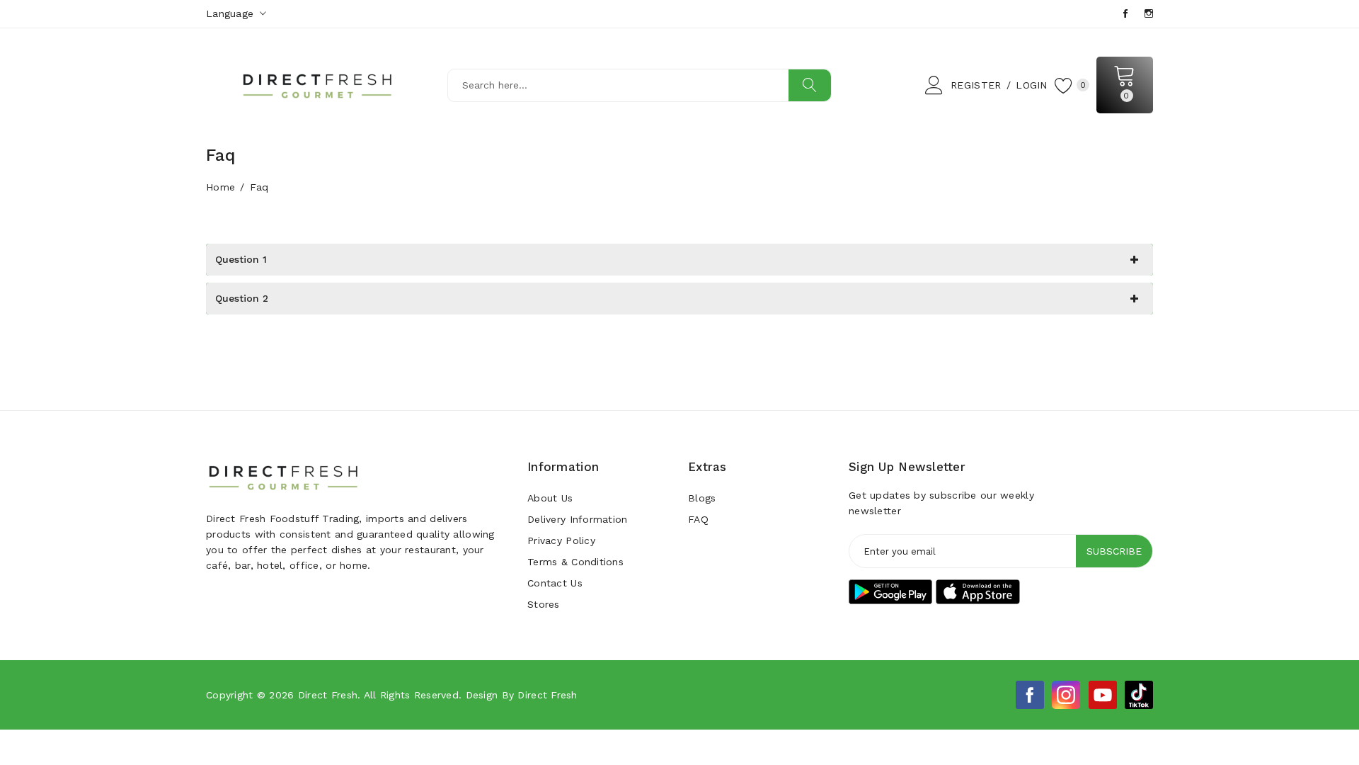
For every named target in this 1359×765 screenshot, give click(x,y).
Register (976, 85)
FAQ (698, 519)
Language (232, 13)
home (220, 187)
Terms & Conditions (575, 561)
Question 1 (241, 259)
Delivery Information (577, 519)
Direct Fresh (327, 695)
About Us (550, 498)
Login (1031, 85)
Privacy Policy (561, 540)
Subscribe (1114, 551)
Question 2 (241, 298)
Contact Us (555, 583)
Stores (543, 604)
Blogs (702, 498)
